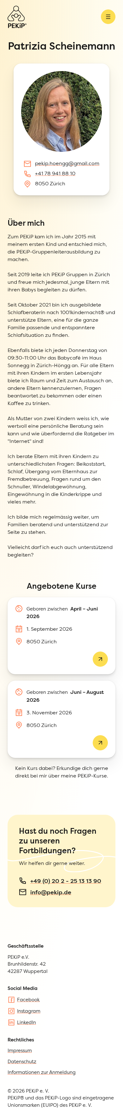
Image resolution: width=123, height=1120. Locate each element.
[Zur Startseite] (17, 17)
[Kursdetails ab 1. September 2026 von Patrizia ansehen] (100, 659)
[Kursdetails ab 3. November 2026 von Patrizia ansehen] (100, 742)
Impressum (20, 1050)
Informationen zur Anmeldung (42, 1072)
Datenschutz (22, 1061)
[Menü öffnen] (108, 16)
